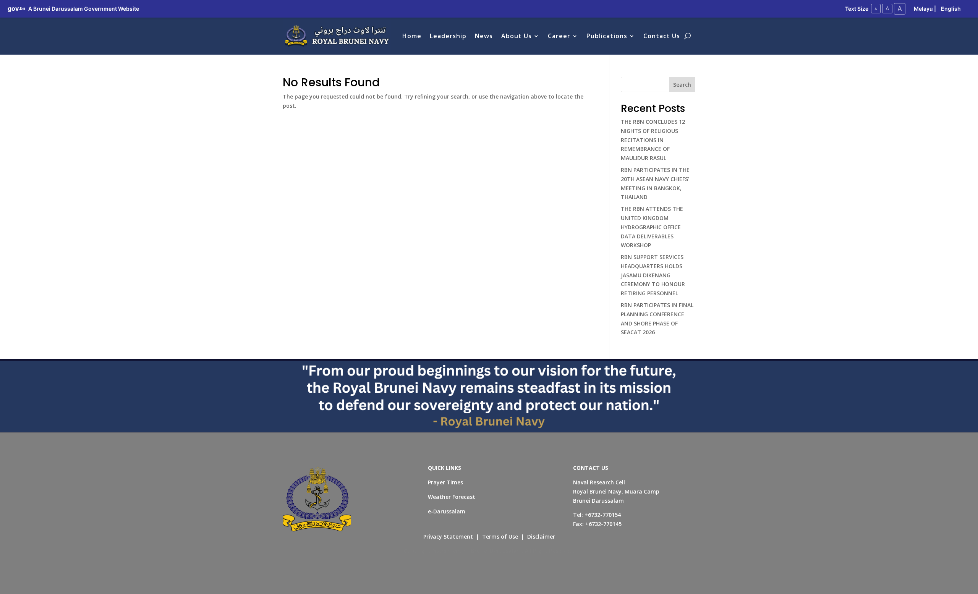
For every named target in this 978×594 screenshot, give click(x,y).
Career (559, 36)
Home (411, 36)
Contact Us (661, 36)
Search (682, 84)
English (951, 8)
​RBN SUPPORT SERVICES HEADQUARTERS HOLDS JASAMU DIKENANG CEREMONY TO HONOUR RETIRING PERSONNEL (653, 275)
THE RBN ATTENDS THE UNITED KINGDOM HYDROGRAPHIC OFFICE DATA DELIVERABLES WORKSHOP (652, 227)
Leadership (448, 36)
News (484, 36)
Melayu (923, 8)
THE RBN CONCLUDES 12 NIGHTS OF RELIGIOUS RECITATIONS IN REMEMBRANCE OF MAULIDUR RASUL (653, 140)
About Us (516, 36)
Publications (606, 36)
